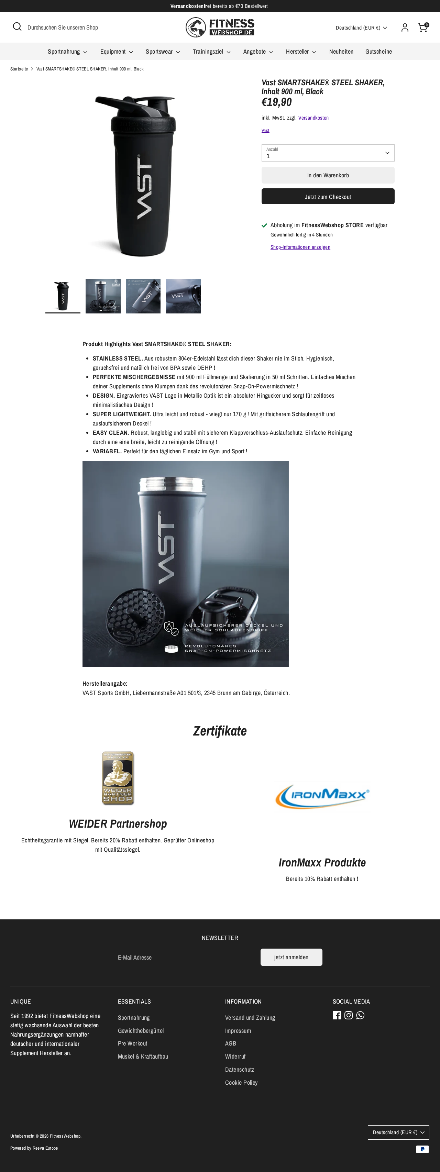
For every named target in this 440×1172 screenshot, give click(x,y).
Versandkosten (313, 117)
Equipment (114, 51)
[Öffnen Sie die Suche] (17, 26)
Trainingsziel (208, 51)
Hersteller (298, 51)
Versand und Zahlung (250, 1017)
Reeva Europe (45, 1148)
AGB (230, 1043)
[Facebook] (337, 1015)
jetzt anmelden (291, 957)
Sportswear (160, 51)
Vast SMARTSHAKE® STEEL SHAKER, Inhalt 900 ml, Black (90, 69)
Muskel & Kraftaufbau (143, 1056)
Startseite (19, 69)
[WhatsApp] (360, 1015)
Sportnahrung (64, 51)
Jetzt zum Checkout (328, 196)
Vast (266, 130)
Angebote (255, 51)
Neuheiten (341, 51)
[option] (143, 178)
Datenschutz (239, 1069)
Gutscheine (378, 51)
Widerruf (235, 1056)
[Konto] (405, 27)
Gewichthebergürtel (141, 1030)
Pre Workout (132, 1043)
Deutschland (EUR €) (358, 27)
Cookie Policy (241, 1082)
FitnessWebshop (65, 1136)
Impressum (238, 1030)
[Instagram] (348, 1015)
